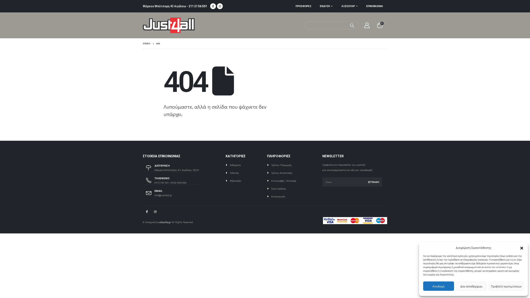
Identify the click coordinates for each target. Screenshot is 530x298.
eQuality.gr (165, 222)
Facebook (146, 211)
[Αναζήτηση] (352, 25)
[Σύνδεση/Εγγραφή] (367, 25)
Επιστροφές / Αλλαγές (283, 180)
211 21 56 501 (198, 6)
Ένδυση (325, 6)
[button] (522, 247)
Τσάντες (234, 172)
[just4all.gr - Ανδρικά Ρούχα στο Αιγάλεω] (169, 25)
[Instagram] (220, 6)
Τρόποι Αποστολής (281, 172)
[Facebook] (213, 6)
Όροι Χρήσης (278, 188)
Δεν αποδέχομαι (471, 286)
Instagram (155, 211)
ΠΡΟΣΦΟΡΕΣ (303, 6)
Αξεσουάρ (348, 6)
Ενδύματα (235, 165)
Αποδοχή (438, 286)
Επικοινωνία (374, 6)
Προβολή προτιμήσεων (506, 286)
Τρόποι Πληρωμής (281, 165)
